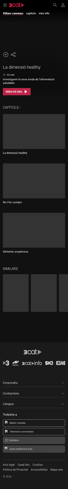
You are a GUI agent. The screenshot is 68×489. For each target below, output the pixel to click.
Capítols (10, 107)
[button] (34, 382)
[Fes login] (63, 5)
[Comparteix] (13, 54)
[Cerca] (57, 5)
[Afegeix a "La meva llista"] (6, 54)
